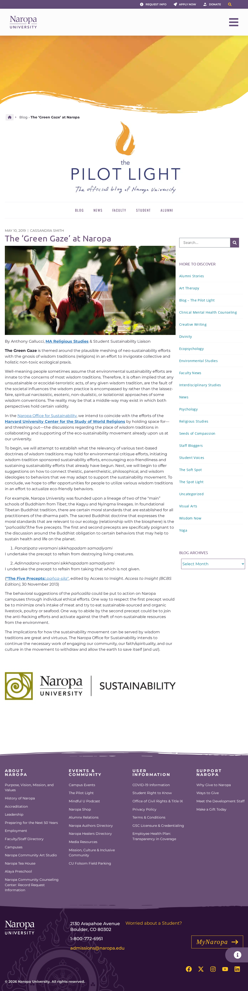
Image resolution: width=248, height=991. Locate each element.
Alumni (167, 210)
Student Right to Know (152, 793)
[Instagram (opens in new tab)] (213, 969)
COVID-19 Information (151, 785)
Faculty (119, 210)
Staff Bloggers (191, 445)
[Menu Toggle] (233, 22)
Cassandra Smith (47, 230)
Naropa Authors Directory (91, 825)
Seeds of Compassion (197, 433)
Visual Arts (188, 506)
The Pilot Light (81, 793)
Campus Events (82, 785)
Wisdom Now (190, 518)
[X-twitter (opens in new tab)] (201, 969)
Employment (16, 830)
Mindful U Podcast (84, 801)
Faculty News (190, 373)
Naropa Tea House (20, 863)
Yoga (183, 530)
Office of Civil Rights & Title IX (157, 801)
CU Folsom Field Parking (90, 863)
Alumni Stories (191, 276)
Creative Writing (193, 324)
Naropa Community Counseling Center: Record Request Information (32, 884)
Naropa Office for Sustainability (47, 415)
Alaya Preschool (18, 871)
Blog (23, 117)
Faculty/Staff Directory (24, 839)
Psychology (188, 409)
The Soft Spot (190, 469)
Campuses (14, 847)
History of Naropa (20, 798)
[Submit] (234, 243)
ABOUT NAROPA (16, 772)
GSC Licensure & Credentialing (158, 825)
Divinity (185, 336)
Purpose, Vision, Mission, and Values (29, 787)
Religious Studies (194, 421)
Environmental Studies (198, 360)
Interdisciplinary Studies (200, 385)
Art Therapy (189, 288)
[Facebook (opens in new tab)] (189, 969)
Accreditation (16, 806)
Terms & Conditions (148, 817)
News (98, 210)
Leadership (14, 814)
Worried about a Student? (153, 923)
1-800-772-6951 (86, 938)
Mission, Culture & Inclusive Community (92, 853)
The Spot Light (191, 482)
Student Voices (191, 457)
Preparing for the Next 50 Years (31, 823)
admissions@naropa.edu (97, 948)
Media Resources (83, 842)
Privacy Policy (144, 809)
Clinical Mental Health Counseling (208, 312)
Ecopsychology (191, 348)
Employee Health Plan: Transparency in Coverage (154, 836)
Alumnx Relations (84, 817)
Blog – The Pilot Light (197, 300)
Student (143, 210)
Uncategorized (191, 494)
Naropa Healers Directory (90, 833)
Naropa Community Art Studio (31, 855)
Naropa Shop (80, 809)
